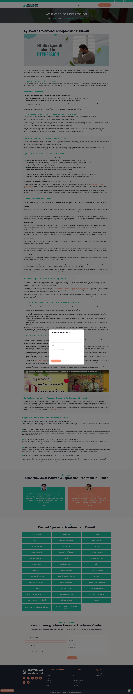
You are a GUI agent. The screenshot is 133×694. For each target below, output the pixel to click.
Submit (56, 361)
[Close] (82, 331)
